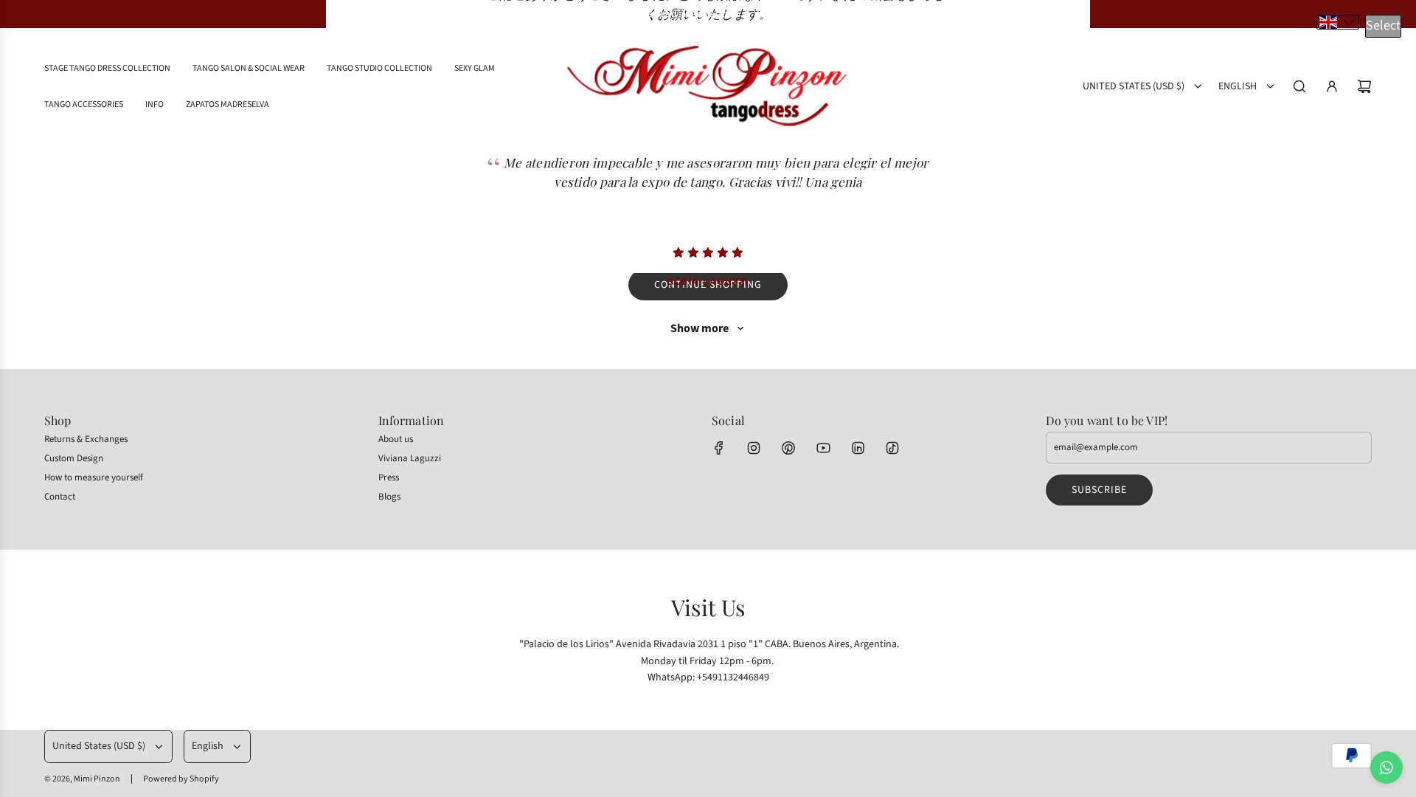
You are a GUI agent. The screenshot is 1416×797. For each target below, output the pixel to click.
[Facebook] (719, 448)
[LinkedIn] (857, 448)
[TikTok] (892, 448)
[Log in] (1332, 86)
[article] (708, 204)
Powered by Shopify (181, 779)
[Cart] (1364, 86)
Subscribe (1099, 490)
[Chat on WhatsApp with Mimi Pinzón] (1386, 767)
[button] (1337, 22)
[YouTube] (823, 448)
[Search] (1299, 86)
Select (1383, 25)
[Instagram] (754, 448)
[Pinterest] (788, 448)
